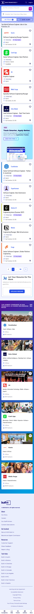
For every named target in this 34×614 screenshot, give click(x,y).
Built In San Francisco (8, 580)
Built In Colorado (6, 570)
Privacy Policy (17, 597)
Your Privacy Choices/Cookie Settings (17, 603)
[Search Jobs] (30, 9)
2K (9, 385)
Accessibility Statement (17, 592)
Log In (31, 2)
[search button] (26, 2)
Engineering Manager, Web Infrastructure (15, 232)
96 (20, 269)
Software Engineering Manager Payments (15, 37)
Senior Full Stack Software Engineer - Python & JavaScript (17, 172)
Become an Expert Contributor (10, 535)
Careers (3, 518)
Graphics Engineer (8, 76)
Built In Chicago (6, 567)
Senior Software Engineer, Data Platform (15, 57)
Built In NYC (5, 576)
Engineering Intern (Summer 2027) (13, 212)
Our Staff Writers (6, 521)
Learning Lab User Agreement (17, 589)
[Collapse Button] (30, 44)
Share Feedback (6, 546)
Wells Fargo (12, 476)
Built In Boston (6, 560)
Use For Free (10, 139)
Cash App (12, 416)
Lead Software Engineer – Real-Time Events (16, 113)
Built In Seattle (5, 583)
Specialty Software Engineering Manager (15, 94)
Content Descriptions (7, 524)
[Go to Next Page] (25, 269)
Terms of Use (17, 600)
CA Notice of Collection (17, 606)
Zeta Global (12, 354)
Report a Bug (5, 549)
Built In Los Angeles (7, 573)
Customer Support (7, 543)
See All (31, 305)
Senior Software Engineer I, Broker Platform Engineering (16, 252)
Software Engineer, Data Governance (14, 193)
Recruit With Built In (7, 532)
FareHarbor (12, 325)
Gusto (10, 447)
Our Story (4, 515)
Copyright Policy (17, 595)
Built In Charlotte (6, 563)
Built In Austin (5, 557)
